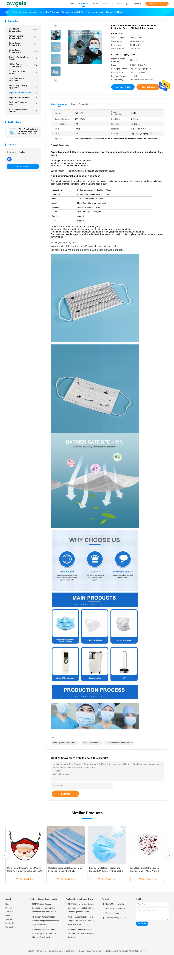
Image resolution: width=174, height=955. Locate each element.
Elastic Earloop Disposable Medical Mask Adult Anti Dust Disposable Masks (104, 871)
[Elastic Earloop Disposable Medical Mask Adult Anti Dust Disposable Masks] (107, 845)
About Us (9, 912)
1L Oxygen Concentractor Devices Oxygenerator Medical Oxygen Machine (45, 921)
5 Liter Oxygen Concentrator (23, 51)
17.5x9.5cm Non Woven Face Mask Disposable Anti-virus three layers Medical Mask (28, 131)
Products (9, 908)
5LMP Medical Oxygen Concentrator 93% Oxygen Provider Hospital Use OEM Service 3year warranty (44, 908)
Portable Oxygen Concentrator (23, 37)
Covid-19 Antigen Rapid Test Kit (23, 58)
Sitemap (9, 919)
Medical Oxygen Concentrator (23, 30)
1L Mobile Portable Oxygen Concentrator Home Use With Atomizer (81, 933)
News (7, 915)
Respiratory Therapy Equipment (23, 86)
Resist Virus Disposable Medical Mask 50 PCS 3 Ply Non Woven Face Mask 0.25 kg (146, 871)
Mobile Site (10, 923)
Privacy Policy (11, 927)
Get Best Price (123, 87)
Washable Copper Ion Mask (23, 103)
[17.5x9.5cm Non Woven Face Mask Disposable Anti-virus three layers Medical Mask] (11, 131)
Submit (65, 793)
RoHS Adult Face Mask (91, 743)
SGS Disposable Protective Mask (119, 743)
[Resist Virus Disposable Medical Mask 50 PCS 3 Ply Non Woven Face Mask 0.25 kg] (148, 845)
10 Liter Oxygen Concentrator (23, 65)
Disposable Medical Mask (23, 92)
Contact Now (23, 166)
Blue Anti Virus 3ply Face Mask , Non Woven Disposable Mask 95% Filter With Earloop (24, 871)
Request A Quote (157, 4)
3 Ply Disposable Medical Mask (64, 743)
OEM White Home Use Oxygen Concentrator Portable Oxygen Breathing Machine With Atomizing (82, 908)
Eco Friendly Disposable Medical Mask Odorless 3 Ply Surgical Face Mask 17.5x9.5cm (65, 871)
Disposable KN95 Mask (23, 97)
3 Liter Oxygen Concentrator (23, 44)
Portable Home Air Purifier (23, 72)
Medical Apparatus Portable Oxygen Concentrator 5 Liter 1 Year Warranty (81, 921)
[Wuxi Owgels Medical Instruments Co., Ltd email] (9, 159)
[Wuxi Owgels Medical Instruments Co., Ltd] (17, 4)
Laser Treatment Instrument (23, 79)
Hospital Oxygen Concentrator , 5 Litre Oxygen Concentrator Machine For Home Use (46, 933)
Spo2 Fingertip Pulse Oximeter (23, 110)
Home (8, 904)
